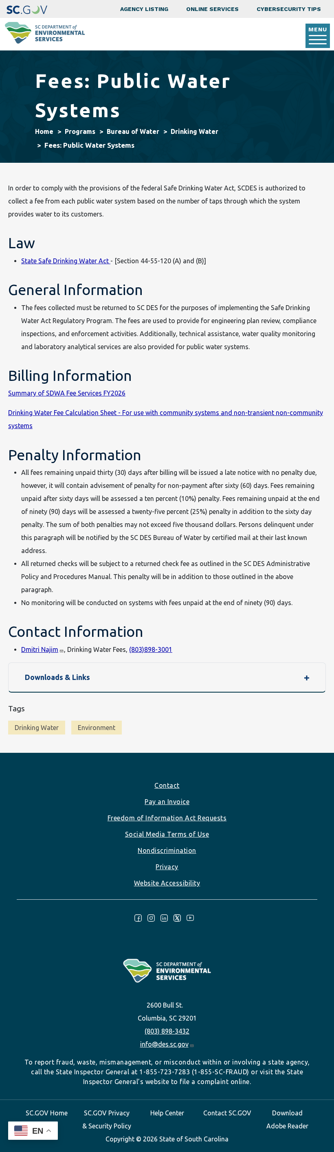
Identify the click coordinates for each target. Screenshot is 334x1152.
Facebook (138, 918)
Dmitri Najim (39, 649)
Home (44, 131)
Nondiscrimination (167, 850)
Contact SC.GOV (227, 1113)
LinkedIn (164, 918)
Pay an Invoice (167, 801)
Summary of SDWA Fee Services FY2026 (66, 393)
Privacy (167, 866)
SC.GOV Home (47, 1113)
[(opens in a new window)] (27, 8)
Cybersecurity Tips (289, 9)
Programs (80, 131)
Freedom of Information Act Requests (167, 818)
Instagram (151, 918)
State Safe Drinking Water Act (65, 261)
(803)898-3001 (150, 649)
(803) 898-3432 (167, 1031)
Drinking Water (194, 131)
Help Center (167, 1113)
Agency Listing (144, 9)
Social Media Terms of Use (167, 834)
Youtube (190, 918)
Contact (167, 785)
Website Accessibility (167, 883)
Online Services (212, 9)
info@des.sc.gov (164, 1044)
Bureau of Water (133, 131)
